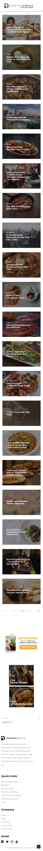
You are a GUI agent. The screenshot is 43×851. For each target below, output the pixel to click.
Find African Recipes (9, 792)
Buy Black (5, 785)
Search (7, 722)
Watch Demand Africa (10, 781)
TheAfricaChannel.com (10, 798)
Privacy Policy (7, 825)
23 (38, 611)
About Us (5, 815)
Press (3, 818)
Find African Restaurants (11, 795)
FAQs (3, 802)
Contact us (5, 822)
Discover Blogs (7, 788)
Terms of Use (6, 828)
